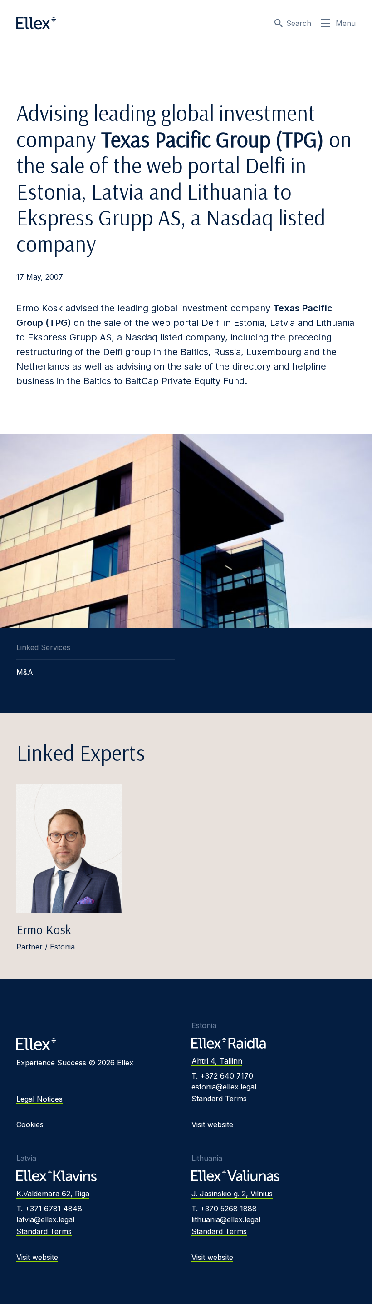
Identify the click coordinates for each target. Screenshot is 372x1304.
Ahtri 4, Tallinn (216, 1060)
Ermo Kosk (43, 929)
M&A (24, 672)
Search (298, 23)
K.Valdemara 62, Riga (52, 1193)
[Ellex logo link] (36, 23)
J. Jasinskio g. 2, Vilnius (232, 1193)
